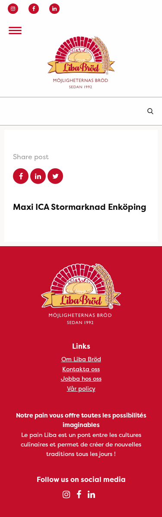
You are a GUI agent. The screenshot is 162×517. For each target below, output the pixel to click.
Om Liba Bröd (81, 359)
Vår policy (81, 388)
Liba (81, 62)
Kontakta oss (81, 369)
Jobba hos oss (81, 378)
